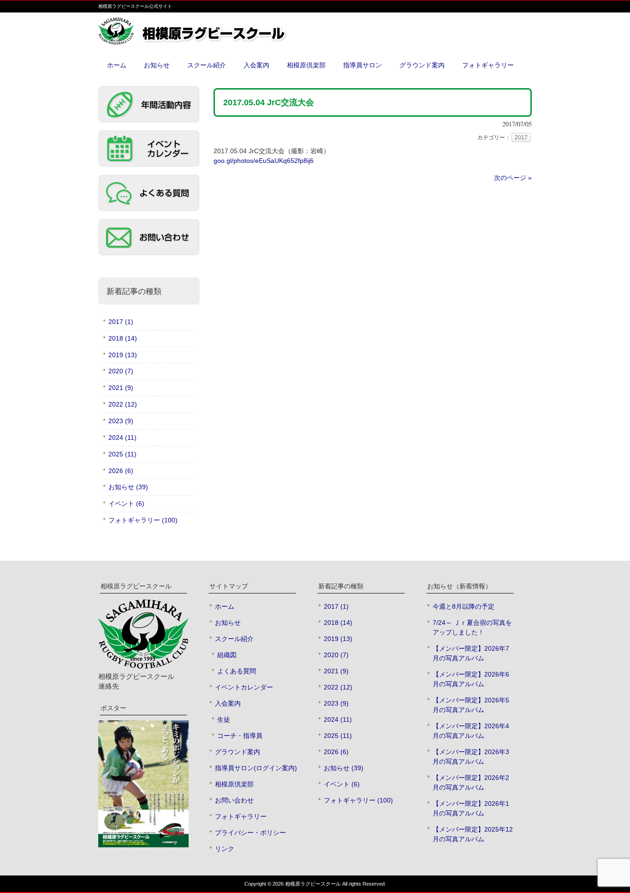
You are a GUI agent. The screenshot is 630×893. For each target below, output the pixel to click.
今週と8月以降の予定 (463, 606)
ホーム (224, 606)
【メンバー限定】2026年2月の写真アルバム (471, 782)
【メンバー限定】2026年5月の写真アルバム (471, 704)
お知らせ (228, 622)
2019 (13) (122, 355)
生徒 (223, 719)
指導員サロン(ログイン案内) (256, 768)
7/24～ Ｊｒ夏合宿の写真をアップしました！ (472, 627)
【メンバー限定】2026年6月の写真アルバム (471, 679)
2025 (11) (122, 454)
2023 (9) (120, 421)
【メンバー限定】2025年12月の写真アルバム (473, 834)
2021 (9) (120, 387)
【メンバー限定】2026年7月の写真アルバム (471, 653)
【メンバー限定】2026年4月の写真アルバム (471, 730)
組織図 (227, 655)
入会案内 (228, 703)
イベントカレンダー (244, 687)
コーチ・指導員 (239, 735)
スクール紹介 (234, 638)
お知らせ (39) (128, 487)
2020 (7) (120, 371)
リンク (224, 848)
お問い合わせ (234, 800)
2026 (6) (120, 470)
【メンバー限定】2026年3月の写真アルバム (471, 756)
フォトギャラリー (241, 816)
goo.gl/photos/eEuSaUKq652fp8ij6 (264, 160)
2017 (521, 137)
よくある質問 (236, 671)
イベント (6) (126, 503)
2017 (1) (120, 321)
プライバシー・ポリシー (250, 832)
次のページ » (513, 177)
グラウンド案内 (237, 751)
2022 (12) (122, 404)
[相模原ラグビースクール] (213, 41)
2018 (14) (122, 338)
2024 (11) (122, 437)
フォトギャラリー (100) (143, 520)
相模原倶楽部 (234, 784)
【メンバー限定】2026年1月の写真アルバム (471, 808)
